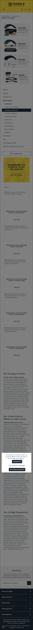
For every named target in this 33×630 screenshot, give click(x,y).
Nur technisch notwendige (17, 465)
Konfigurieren (17, 461)
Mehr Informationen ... (19, 458)
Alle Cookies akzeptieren (17, 469)
